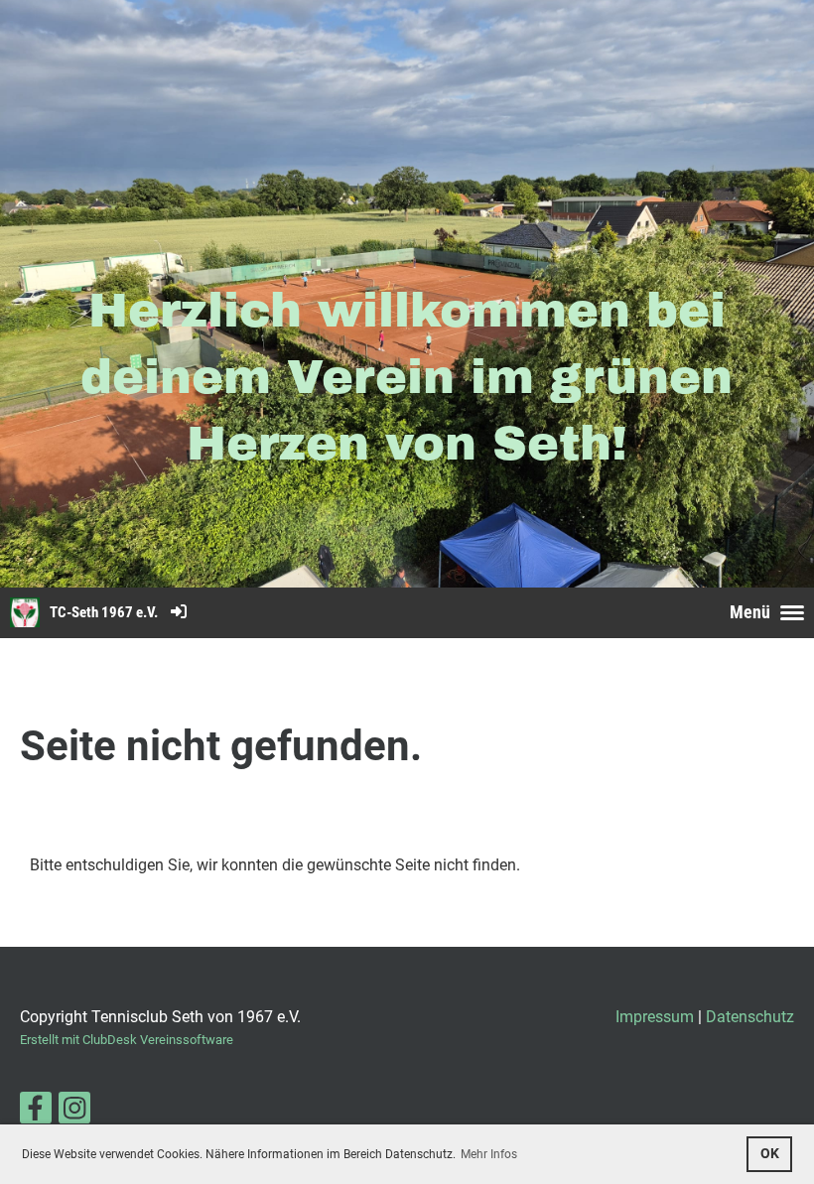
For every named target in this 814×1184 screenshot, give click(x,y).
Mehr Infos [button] (489, 1154)
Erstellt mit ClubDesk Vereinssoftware (126, 1039)
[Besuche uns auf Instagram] (74, 1112)
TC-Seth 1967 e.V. (104, 612)
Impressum (654, 1016)
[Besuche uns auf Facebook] (36, 1112)
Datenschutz (750, 1016)
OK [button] (769, 1153)
